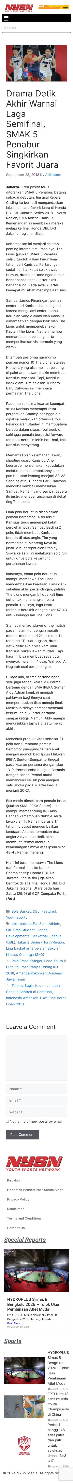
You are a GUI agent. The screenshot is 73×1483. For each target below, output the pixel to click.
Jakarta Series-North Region (40, 942)
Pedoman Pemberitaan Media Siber (35, 1190)
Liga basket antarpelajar (25, 948)
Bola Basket (21, 911)
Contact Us (16, 1228)
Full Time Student (20, 930)
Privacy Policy (18, 1199)
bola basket (21, 924)
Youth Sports (16, 917)
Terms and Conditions (24, 1218)
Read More (13, 1323)
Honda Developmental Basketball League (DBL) (34, 936)
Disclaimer (15, 1209)
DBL (36, 911)
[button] (6, 18)
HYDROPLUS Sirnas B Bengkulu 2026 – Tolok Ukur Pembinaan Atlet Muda (33, 1304)
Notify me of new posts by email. (36, 1121)
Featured (49, 911)
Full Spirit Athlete (46, 924)
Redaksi (13, 1180)
